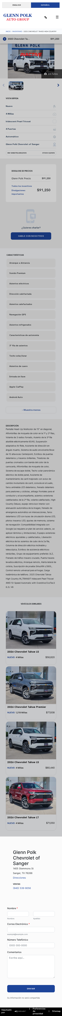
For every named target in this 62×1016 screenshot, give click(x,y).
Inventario (17, 31)
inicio (8, 31)
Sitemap (55, 1011)
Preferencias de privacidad (37, 1011)
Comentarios (14, 952)
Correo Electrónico (18, 924)
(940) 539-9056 (22, 888)
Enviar (31, 989)
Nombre (12, 908)
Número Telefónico (17, 939)
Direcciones (19, 877)
